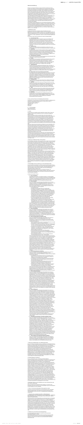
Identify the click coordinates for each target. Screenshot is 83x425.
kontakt (16, 423)
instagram (19, 423)
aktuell (9, 423)
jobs (14, 423)
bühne (7, 423)
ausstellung (3, 423)
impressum (74, 423)
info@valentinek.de (32, 108)
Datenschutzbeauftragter (46, 415)
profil (12, 423)
